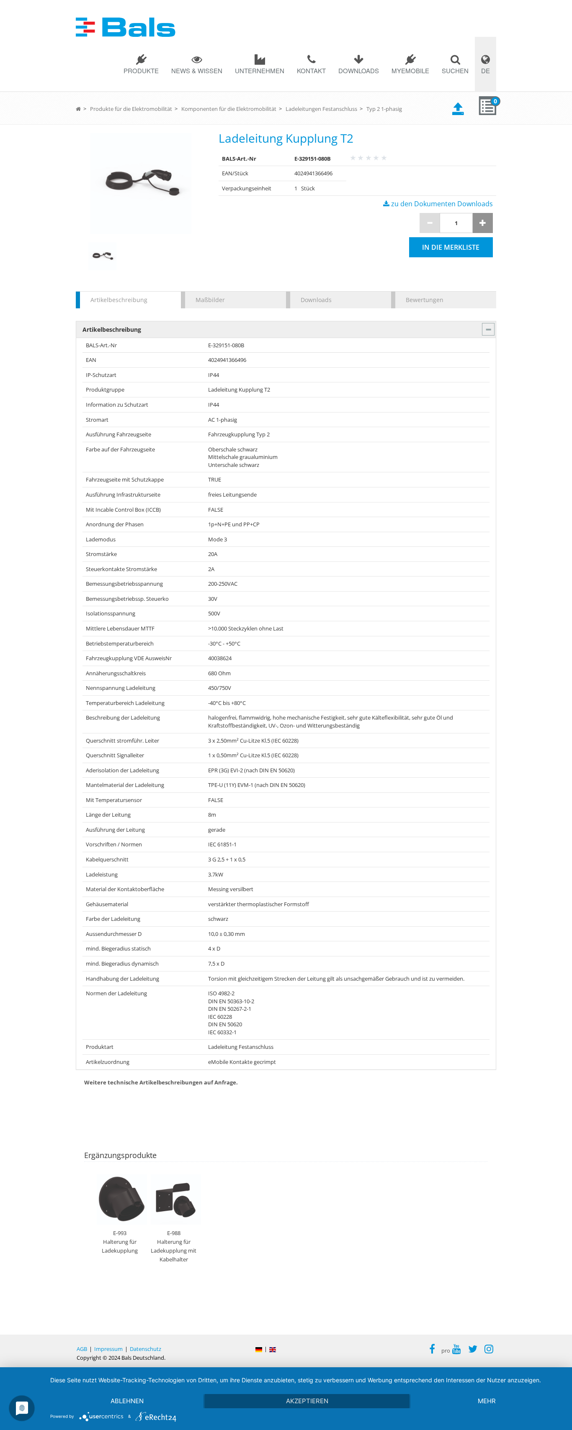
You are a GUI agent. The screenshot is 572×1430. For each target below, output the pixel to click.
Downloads (358, 70)
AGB (82, 1349)
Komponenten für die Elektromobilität (228, 109)
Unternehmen (259, 70)
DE (485, 70)
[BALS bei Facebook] (432, 1350)
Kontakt (311, 70)
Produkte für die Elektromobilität (131, 109)
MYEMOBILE (410, 70)
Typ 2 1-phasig (384, 109)
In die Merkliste (450, 247)
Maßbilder (210, 300)
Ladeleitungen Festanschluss (321, 109)
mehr (487, 1401)
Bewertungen (424, 300)
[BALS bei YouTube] (456, 1350)
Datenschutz (145, 1349)
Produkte (141, 70)
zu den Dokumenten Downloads (441, 203)
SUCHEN (455, 70)
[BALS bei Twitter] (472, 1350)
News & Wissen (196, 70)
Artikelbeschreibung (118, 300)
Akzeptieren (307, 1401)
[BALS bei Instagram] (488, 1350)
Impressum (108, 1349)
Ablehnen (127, 1401)
